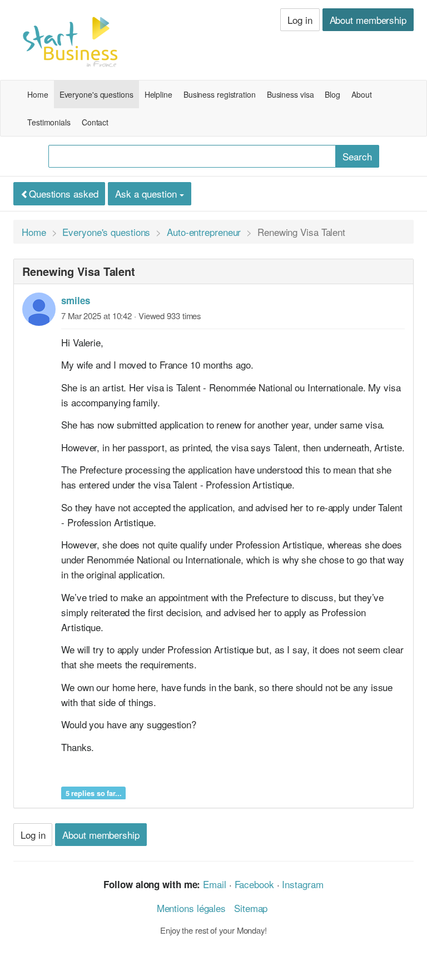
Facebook (254, 884)
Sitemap (250, 908)
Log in (299, 20)
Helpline (158, 94)
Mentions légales (191, 908)
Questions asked (63, 193)
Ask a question (147, 193)
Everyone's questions (96, 94)
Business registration (219, 94)
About (361, 94)
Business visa (290, 94)
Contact (95, 122)
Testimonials (49, 122)
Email (214, 884)
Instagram (302, 884)
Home (37, 94)
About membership (368, 20)
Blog (332, 94)
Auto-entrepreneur (204, 232)
